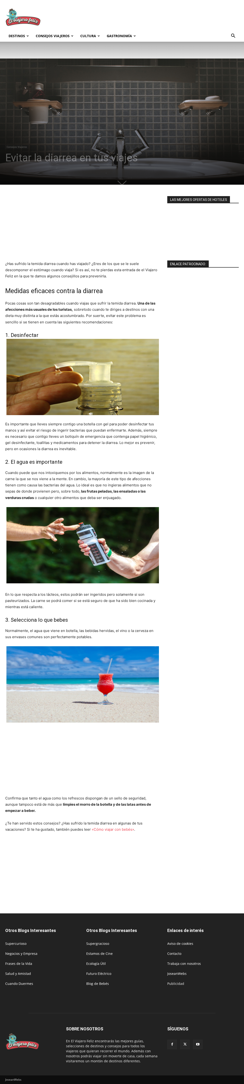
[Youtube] (198, 1044)
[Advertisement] (152, 17)
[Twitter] (185, 1044)
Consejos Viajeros (53, 36)
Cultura (88, 36)
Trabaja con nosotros (184, 963)
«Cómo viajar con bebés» (113, 829)
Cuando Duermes (19, 983)
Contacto (174, 953)
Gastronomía (119, 36)
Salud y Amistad (18, 973)
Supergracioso (97, 943)
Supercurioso (15, 943)
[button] (233, 36)
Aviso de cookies (180, 943)
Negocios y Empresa (21, 953)
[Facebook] (172, 1044)
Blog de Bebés (97, 983)
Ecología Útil (96, 963)
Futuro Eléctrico (98, 973)
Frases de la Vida (18, 963)
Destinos (17, 36)
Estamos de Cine (99, 953)
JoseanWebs (177, 973)
